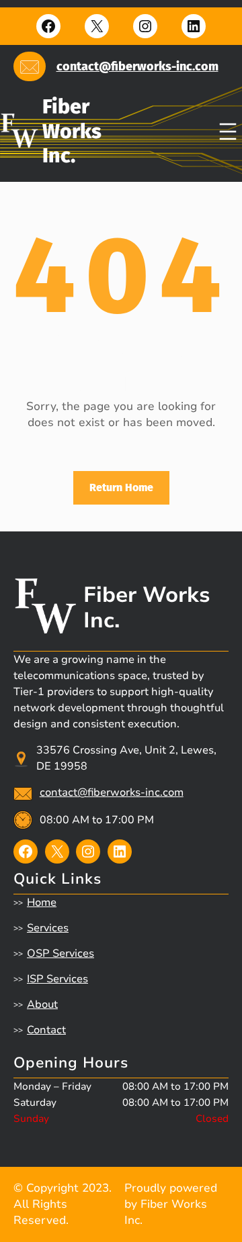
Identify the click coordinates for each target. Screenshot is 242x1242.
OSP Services (60, 953)
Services (48, 928)
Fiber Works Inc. (72, 131)
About (42, 1004)
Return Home (121, 487)
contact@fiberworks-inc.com (137, 66)
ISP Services (57, 979)
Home (41, 902)
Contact (46, 1030)
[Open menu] (228, 131)
